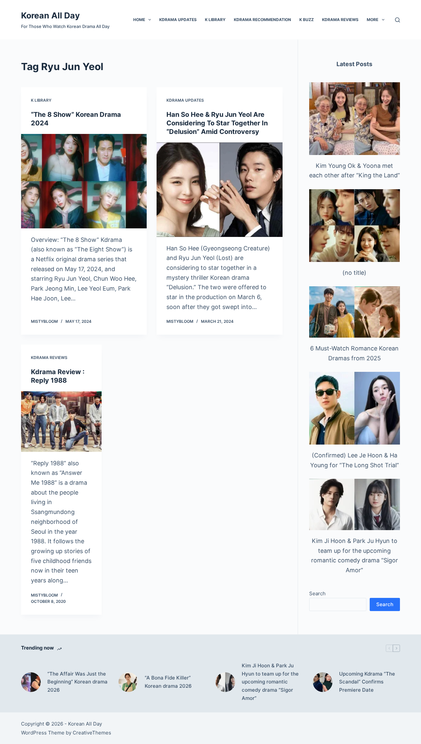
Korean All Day (50, 15)
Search (317, 593)
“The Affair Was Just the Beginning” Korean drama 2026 (77, 682)
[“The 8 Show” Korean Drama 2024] (84, 181)
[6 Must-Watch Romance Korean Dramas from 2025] (354, 311)
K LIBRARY (215, 19)
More (372, 19)
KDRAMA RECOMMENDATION (262, 19)
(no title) (354, 272)
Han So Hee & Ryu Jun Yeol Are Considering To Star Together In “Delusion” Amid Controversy (217, 123)
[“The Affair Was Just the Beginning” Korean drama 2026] (31, 682)
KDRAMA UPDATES (178, 19)
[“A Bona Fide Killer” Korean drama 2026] (128, 682)
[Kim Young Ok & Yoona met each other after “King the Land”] (354, 118)
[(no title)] (354, 225)
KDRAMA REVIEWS (340, 19)
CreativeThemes (92, 733)
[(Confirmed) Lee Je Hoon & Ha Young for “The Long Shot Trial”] (354, 408)
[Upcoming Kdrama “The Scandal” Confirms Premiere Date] (323, 682)
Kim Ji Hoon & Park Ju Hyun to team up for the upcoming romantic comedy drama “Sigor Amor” (270, 681)
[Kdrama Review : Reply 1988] (61, 421)
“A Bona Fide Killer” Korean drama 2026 (168, 682)
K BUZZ (306, 19)
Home (139, 19)
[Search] (397, 19)
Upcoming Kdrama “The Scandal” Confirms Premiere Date (367, 682)
